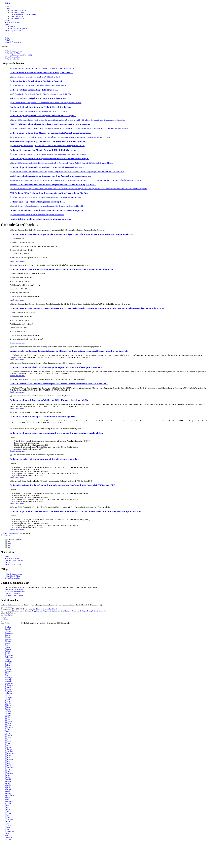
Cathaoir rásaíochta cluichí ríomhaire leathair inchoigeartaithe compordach (44, 459)
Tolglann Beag (30, 611)
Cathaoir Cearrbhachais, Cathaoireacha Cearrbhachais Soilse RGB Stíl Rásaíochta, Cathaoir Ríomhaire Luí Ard (61, 269)
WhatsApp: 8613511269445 (15, 595)
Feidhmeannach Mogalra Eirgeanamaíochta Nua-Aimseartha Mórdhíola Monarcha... (49, 141)
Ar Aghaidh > (11, 533)
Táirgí (7, 8)
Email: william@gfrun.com (15, 591)
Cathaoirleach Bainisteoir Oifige (25, 14)
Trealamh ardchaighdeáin (19, 28)
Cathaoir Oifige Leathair (44, 611)
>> (17, 533)
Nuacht (7, 20)
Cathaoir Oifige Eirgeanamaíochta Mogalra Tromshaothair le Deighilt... (43, 115)
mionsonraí (21, 261)
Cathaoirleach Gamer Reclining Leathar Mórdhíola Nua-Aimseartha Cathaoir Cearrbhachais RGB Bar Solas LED (62, 485)
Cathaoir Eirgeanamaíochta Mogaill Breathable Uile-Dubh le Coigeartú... (43, 150)
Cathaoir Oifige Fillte (99, 611)
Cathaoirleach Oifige (17, 12)
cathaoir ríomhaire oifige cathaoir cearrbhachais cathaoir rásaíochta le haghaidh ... (48, 210)
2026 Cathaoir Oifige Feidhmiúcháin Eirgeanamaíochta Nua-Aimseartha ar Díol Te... (49, 193)
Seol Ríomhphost (7, 615)
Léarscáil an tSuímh (50, 609)
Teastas (12, 26)
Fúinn (7, 24)
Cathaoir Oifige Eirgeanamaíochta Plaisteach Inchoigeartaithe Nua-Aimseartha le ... (48, 167)
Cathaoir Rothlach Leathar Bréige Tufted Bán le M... (34, 90)
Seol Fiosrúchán (6, 607)
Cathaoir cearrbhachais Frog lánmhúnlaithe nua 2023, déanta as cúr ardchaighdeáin (49, 400)
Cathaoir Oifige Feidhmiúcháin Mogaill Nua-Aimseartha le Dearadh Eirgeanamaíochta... (50, 133)
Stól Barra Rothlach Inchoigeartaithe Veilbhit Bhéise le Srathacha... (40, 107)
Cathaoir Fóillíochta (17, 18)
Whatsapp (4, 619)
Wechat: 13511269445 (13, 593)
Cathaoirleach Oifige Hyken (81, 611)
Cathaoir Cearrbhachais (18, 10)
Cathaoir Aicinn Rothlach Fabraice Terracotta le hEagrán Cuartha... (41, 72)
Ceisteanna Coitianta (12, 22)
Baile (7, 6)
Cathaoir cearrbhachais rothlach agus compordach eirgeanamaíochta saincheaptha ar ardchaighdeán (56, 433)
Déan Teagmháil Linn (13, 30)
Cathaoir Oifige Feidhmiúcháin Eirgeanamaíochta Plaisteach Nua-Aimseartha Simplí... (49, 158)
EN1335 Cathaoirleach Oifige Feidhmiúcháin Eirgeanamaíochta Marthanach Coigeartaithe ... (53, 184)
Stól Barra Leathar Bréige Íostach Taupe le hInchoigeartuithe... (39, 98)
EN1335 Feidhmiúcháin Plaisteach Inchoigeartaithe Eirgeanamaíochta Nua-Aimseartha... (51, 124)
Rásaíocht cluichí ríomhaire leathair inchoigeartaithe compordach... (40, 219)
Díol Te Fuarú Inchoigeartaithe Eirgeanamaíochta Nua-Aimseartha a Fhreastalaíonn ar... (50, 176)
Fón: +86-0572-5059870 (14, 589)
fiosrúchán (13, 261)
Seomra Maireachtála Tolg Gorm (12, 611)
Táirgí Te (39, 609)
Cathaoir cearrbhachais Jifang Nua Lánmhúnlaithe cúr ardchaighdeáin (43, 416)
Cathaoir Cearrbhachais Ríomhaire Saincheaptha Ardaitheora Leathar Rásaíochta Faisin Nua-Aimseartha (59, 384)
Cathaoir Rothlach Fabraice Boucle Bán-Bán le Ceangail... (36, 81)
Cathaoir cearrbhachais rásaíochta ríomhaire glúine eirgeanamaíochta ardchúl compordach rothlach (56, 367)
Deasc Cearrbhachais (17, 16)
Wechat (3, 617)
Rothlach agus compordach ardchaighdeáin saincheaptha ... (37, 202)
